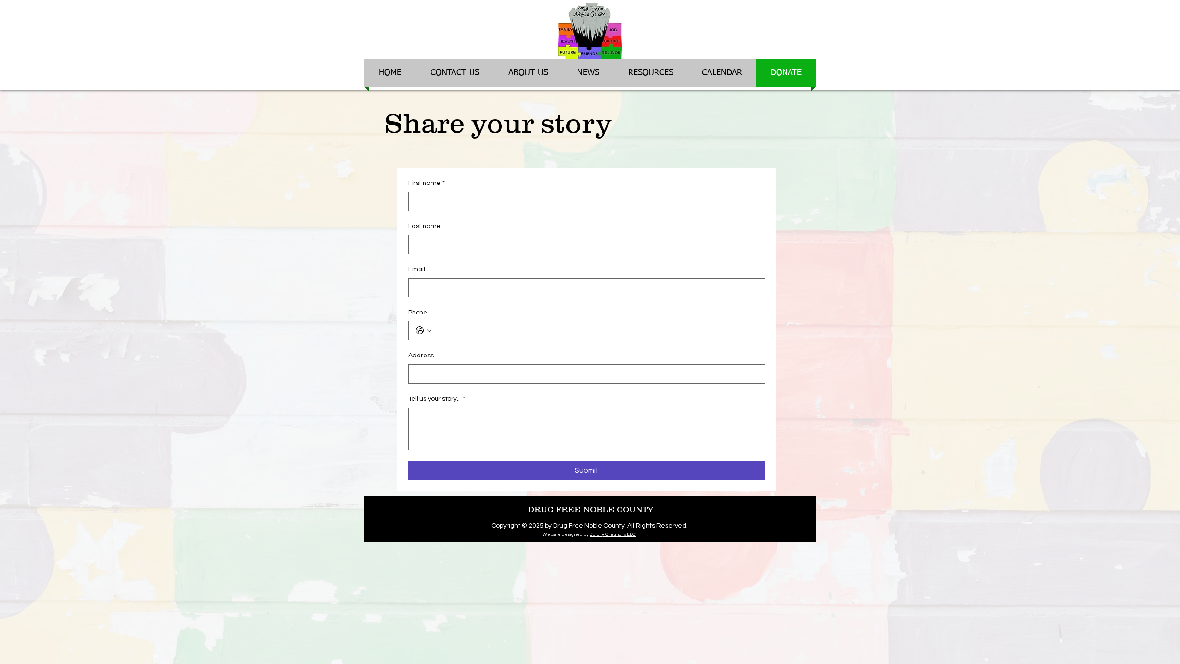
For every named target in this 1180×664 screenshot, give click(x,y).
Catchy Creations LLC (613, 534)
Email (416, 269)
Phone (417, 312)
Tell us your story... (436, 399)
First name (426, 183)
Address (421, 355)
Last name (424, 226)
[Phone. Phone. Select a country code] (423, 330)
